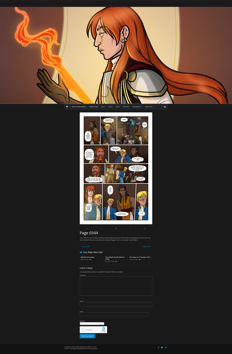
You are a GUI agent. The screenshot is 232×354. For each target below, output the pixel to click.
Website (82, 321)
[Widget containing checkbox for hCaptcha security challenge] (93, 329)
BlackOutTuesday (87, 257)
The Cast (126, 107)
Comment (83, 275)
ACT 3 (118, 107)
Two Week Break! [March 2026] (114, 258)
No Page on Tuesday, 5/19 (140, 257)
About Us (148, 107)
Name (82, 301)
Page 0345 (147, 246)
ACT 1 (103, 107)
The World (136, 107)
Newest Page (93, 107)
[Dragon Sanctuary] (67, 107)
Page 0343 (85, 246)
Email (82, 311)
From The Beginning (79, 107)
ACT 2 (110, 107)
